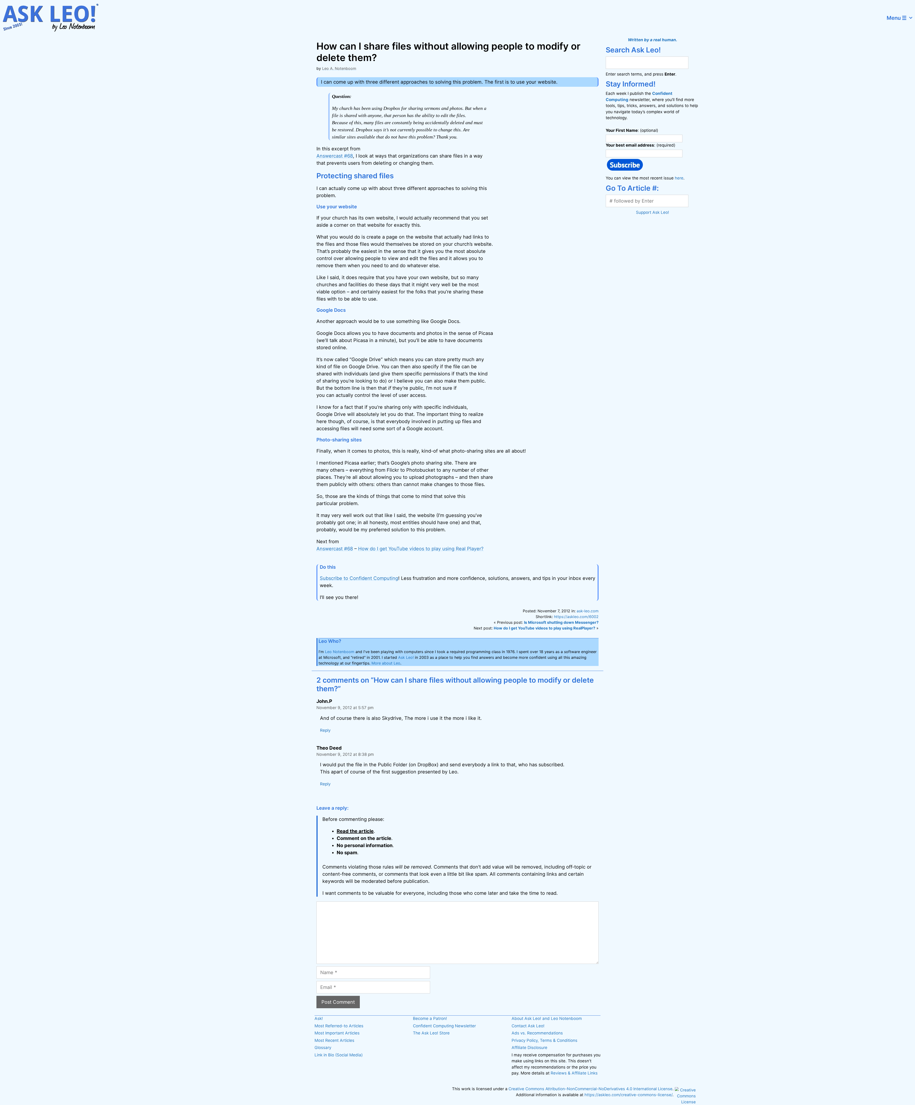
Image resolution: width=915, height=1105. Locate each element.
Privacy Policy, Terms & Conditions (544, 1040)
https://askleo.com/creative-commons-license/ (628, 1094)
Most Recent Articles (334, 1040)
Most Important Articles (337, 1033)
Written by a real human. (652, 39)
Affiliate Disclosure (529, 1047)
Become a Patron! (430, 1018)
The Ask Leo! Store (431, 1033)
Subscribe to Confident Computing (359, 578)
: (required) (640, 145)
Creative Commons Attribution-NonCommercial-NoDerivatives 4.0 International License (590, 1088)
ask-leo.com (588, 611)
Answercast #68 (334, 156)
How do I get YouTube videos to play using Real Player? (420, 549)
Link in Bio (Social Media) (339, 1055)
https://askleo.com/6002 (576, 616)
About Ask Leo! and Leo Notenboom (547, 1018)
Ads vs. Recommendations (537, 1033)
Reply (325, 730)
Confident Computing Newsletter (444, 1025)
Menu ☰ (897, 18)
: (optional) (632, 130)
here (679, 178)
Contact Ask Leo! (528, 1025)
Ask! (319, 1018)
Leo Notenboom (339, 651)
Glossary (323, 1047)
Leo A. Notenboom (339, 68)
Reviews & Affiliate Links (574, 1073)
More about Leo (385, 663)
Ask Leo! (406, 657)
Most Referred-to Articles (339, 1025)
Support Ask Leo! (652, 212)
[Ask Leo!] (53, 18)
